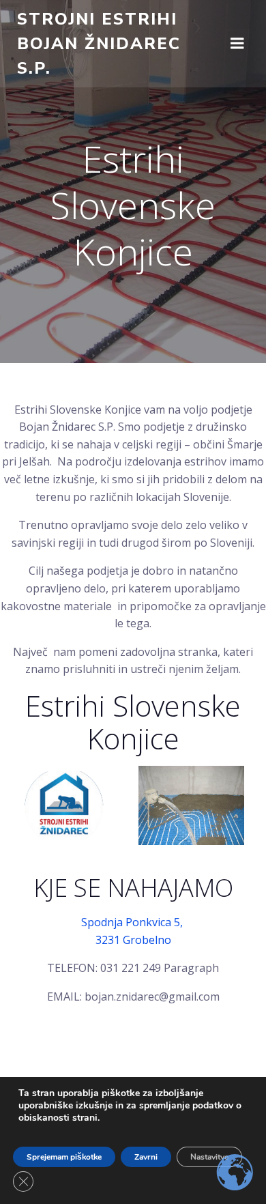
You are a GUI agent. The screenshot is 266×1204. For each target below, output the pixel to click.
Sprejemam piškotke (64, 1156)
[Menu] (237, 43)
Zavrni (146, 1156)
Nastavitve (209, 1156)
